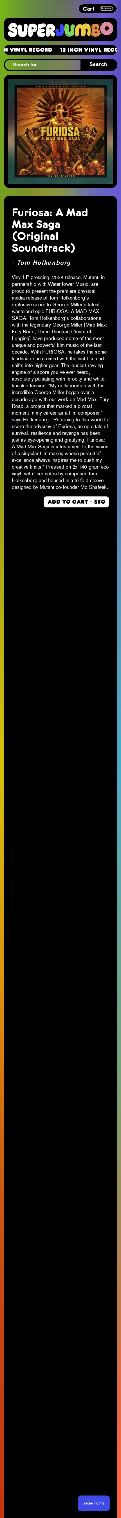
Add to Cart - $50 (76, 502)
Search (98, 64)
